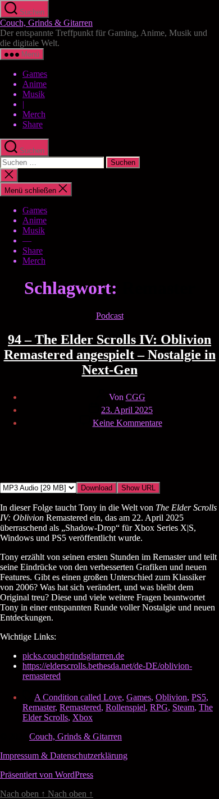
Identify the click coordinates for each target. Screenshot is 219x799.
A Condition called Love (78, 697)
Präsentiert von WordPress (46, 774)
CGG (135, 397)
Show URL (138, 488)
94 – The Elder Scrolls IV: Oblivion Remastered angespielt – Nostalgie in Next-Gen (110, 354)
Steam (183, 707)
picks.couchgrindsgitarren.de (73, 655)
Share (32, 124)
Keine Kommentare (127, 423)
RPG (159, 707)
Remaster (38, 707)
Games (34, 74)
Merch (33, 114)
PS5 (198, 697)
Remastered (80, 707)
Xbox (82, 717)
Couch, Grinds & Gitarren (46, 22)
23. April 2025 (127, 410)
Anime (34, 84)
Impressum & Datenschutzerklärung (63, 755)
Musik (33, 94)
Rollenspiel (125, 707)
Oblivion (171, 697)
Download (96, 488)
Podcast (110, 315)
